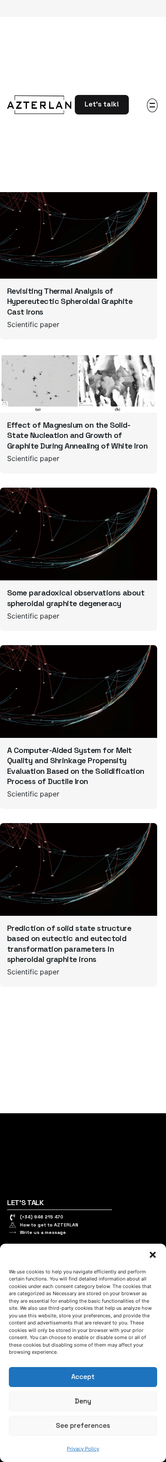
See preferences (83, 1425)
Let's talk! (102, 104)
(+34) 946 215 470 (41, 1217)
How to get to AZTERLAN (49, 1225)
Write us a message (43, 1232)
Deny (83, 1401)
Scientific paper (33, 324)
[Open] (19, 203)
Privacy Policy (83, 1449)
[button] (152, 1254)
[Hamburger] (152, 105)
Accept (83, 1376)
